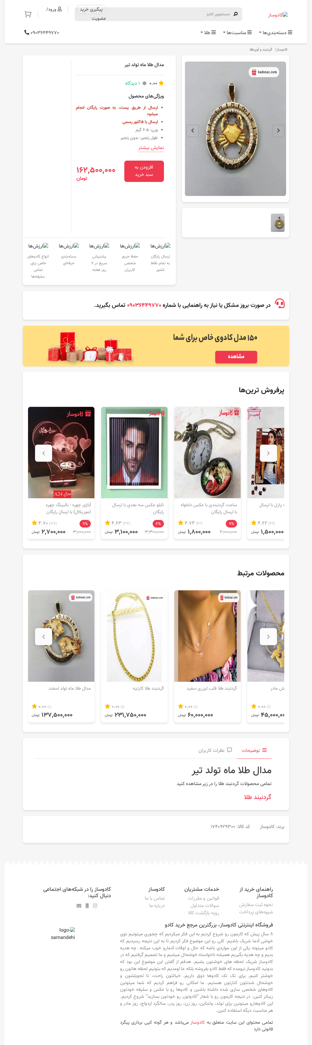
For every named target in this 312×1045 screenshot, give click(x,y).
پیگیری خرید (91, 9)
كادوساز (197, 1022)
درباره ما (157, 906)
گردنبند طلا (257, 797)
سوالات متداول (204, 906)
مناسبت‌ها (236, 33)
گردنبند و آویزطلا (261, 49)
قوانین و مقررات (203, 898)
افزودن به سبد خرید (144, 171)
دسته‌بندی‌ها (274, 33)
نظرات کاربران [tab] (211, 751)
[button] (31, 14)
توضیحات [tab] (251, 751)
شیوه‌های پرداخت (256, 912)
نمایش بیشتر (151, 148)
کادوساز (282, 49)
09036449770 (44, 33)
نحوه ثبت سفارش (256, 905)
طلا (207, 33)
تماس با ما (155, 898)
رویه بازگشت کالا (203, 913)
